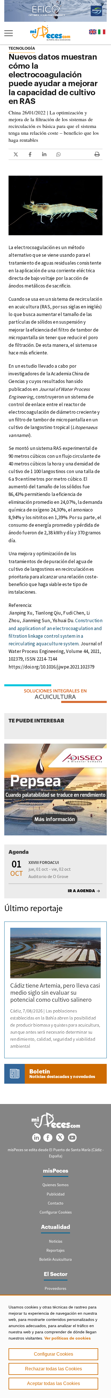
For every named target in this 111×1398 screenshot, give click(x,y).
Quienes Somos (55, 1184)
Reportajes (55, 1250)
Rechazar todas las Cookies (53, 1368)
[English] (92, 31)
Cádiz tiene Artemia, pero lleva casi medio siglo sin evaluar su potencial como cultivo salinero (55, 992)
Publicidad (56, 1194)
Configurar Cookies (53, 1354)
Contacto (55, 1203)
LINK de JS (15, 154)
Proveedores (55, 1288)
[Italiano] (101, 31)
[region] (55, 1346)
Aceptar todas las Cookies (53, 1383)
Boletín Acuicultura (55, 1259)
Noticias (55, 1241)
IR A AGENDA (81, 891)
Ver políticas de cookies (67, 1338)
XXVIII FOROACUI (43, 862)
